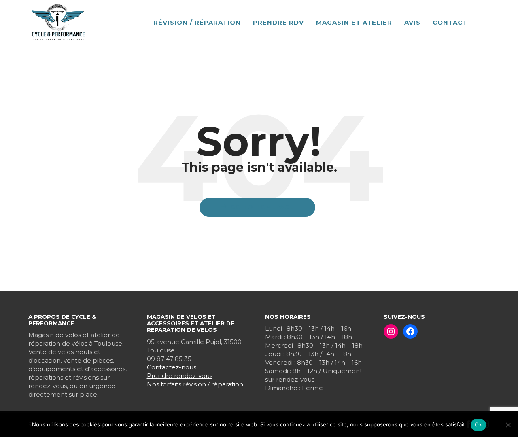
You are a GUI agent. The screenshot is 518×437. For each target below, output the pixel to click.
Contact (450, 22)
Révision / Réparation (197, 22)
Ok (478, 424)
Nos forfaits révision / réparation (195, 384)
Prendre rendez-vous (179, 376)
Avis (412, 22)
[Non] (508, 425)
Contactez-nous (171, 367)
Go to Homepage (261, 207)
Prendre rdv (278, 22)
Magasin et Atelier (354, 22)
